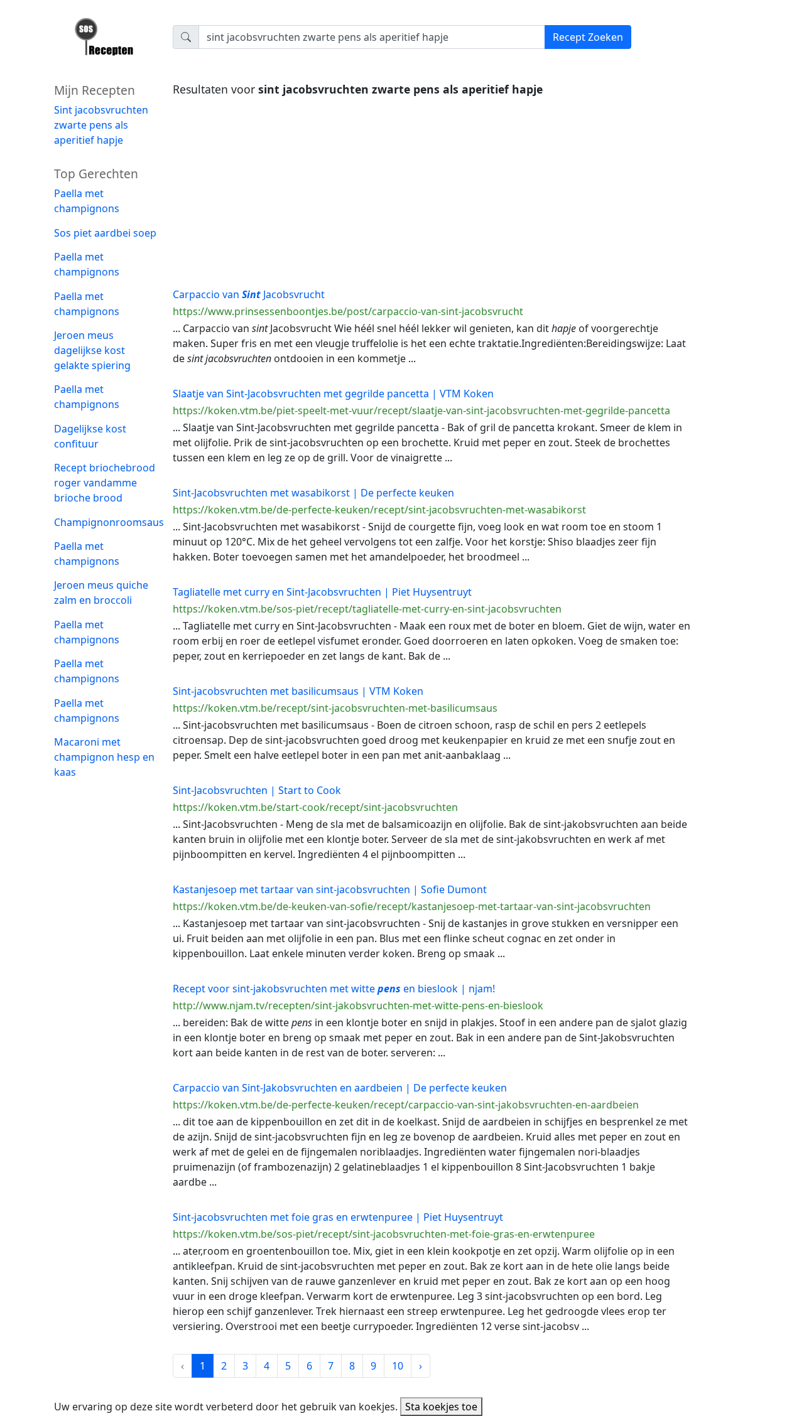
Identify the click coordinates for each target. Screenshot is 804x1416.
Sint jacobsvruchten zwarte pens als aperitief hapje (101, 125)
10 (397, 1366)
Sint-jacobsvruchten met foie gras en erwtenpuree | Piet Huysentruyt (338, 1217)
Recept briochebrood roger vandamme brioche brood (104, 483)
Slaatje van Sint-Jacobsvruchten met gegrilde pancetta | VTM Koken (333, 393)
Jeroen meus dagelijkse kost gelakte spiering (92, 350)
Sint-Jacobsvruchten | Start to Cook (257, 790)
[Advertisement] (432, 189)
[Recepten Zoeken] (106, 41)
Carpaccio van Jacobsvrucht (249, 294)
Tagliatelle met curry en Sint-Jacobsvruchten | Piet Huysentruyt (322, 592)
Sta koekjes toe (441, 1406)
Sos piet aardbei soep (105, 233)
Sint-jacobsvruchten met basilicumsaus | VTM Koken (298, 691)
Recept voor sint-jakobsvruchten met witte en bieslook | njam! (334, 988)
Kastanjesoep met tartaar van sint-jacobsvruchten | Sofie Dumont (330, 889)
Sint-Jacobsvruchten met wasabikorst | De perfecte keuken (313, 493)
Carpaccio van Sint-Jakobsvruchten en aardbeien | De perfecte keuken (340, 1088)
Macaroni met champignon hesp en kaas (104, 757)
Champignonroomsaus (109, 522)
